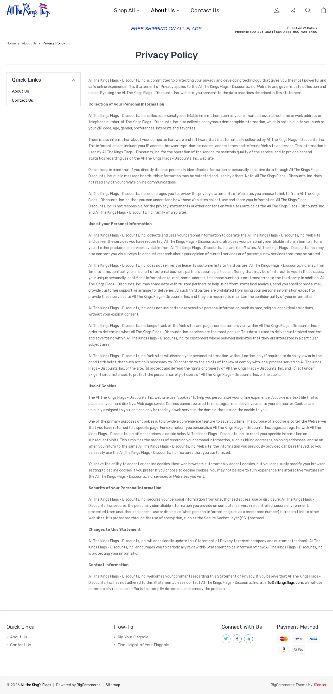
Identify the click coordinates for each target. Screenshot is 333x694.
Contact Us (205, 11)
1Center (319, 685)
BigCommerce (89, 685)
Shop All (124, 11)
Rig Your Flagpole (133, 637)
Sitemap (113, 685)
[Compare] (292, 13)
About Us (163, 11)
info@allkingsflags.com (284, 582)
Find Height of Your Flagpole (143, 645)
